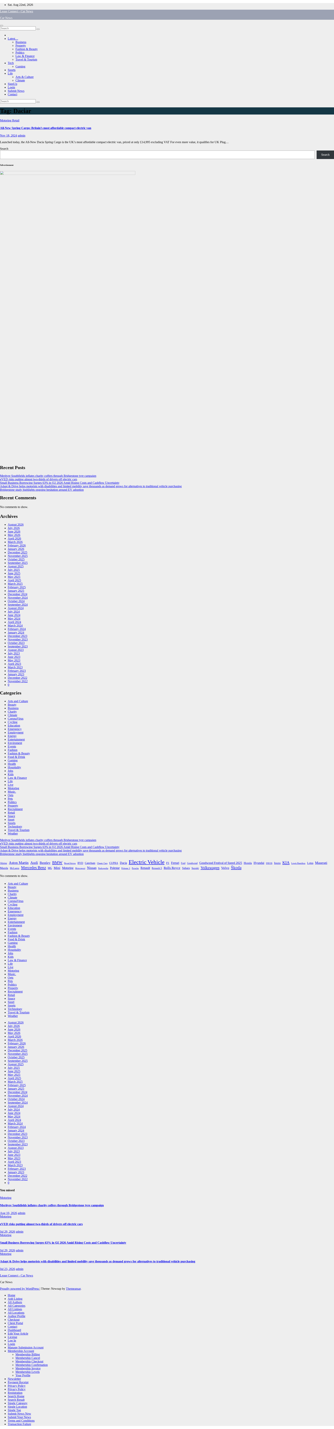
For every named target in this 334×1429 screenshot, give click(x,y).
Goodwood (192, 863)
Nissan (91, 868)
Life (10, 73)
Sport (11, 819)
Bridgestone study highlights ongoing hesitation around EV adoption (42, 489)
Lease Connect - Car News (16, 11)
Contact (12, 94)
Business (20, 42)
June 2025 (14, 573)
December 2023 (17, 636)
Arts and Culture (18, 701)
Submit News (16, 90)
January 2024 (16, 632)
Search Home (16, 1396)
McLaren (14, 868)
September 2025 (18, 562)
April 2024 (14, 622)
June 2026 (14, 531)
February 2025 (17, 587)
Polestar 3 (125, 868)
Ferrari (175, 863)
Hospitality (14, 767)
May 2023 (14, 660)
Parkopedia (103, 868)
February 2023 (17, 670)
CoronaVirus (15, 718)
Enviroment (15, 743)
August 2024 (16, 608)
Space (11, 816)
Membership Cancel (27, 1358)
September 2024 (18, 604)
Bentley (45, 863)
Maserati (321, 863)
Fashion (12, 750)
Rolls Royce (172, 868)
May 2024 (14, 618)
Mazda (4, 868)
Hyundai (259, 863)
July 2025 (14, 569)
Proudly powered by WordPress (20, 1288)
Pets (10, 798)
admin (21, 135)
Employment (15, 732)
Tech (11, 63)
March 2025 (15, 583)
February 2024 (17, 629)
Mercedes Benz (33, 867)
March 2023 (15, 667)
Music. (12, 791)
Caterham (90, 863)
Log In (12, 1340)
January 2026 (16, 549)
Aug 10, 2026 (8, 1213)
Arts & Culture (24, 77)
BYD (80, 863)
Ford (183, 863)
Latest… (13, 38)
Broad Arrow (70, 863)
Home (11, 1295)
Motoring (6, 120)
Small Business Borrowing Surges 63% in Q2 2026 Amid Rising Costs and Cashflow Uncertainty (59, 482)
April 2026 (14, 538)
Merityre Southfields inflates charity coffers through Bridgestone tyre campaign (48, 475)
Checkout (14, 1319)
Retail (15, 120)
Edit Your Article (18, 1333)
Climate (20, 80)
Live (10, 784)
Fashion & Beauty (26, 49)
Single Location (17, 1406)
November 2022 (18, 681)
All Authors (15, 1302)
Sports (11, 70)
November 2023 (18, 639)
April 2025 (14, 580)
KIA (286, 862)
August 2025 (16, 566)
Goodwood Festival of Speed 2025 (220, 863)
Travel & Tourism (26, 59)
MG (50, 868)
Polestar (115, 868)
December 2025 (17, 552)
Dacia (123, 863)
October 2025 (16, 559)
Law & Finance (25, 56)
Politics (19, 52)
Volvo (225, 868)
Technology (15, 826)
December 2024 (17, 594)
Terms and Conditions (21, 1420)
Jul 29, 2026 (7, 1231)
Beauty (12, 704)
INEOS (269, 863)
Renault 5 (157, 868)
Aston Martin (19, 863)
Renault (145, 868)
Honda (248, 863)
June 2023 (14, 656)
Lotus (310, 863)
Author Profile (16, 1316)
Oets (10, 795)
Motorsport (80, 868)
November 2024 (18, 597)
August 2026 (16, 524)
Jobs (10, 770)
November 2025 (18, 556)
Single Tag (14, 1410)
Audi (34, 863)
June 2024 (14, 615)
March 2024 (15, 625)
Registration (15, 1392)
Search (4, 148)
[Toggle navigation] (1, 25)
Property (20, 45)
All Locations (16, 1312)
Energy (12, 736)
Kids (11, 774)
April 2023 (14, 663)
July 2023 (14, 653)
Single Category (17, 1403)
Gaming (20, 66)
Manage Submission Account (25, 1347)
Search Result (16, 1399)
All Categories (16, 1305)
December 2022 (17, 677)
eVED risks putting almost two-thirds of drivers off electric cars (38, 479)
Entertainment (16, 739)
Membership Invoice (28, 1368)
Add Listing (15, 1298)
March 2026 (15, 542)
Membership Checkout (29, 1361)
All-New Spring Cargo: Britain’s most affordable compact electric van (45, 128)
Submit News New (19, 1413)
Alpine (3, 863)
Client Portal (15, 1323)
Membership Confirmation (31, 1365)
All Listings (15, 1309)
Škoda (236, 867)
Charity (12, 711)
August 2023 (16, 650)
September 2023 (18, 646)
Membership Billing (27, 1354)
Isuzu (277, 863)
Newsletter (14, 1378)
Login (11, 87)
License (12, 1337)
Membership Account (21, 1351)
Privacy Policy (17, 1385)
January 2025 (16, 590)
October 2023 (16, 643)
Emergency (15, 729)
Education (14, 725)
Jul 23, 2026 (7, 1269)
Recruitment (15, 809)
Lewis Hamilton (298, 863)
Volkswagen (210, 867)
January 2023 (16, 674)
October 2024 (16, 601)
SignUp (12, 84)
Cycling (12, 722)
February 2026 (17, 545)
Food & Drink (16, 757)
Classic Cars (102, 863)
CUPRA (113, 863)
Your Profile (22, 1375)
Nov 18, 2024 (8, 135)
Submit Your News (19, 1417)
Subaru (186, 868)
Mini (57, 868)
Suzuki (195, 868)
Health (12, 763)
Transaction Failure (19, 1424)
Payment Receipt (18, 1382)
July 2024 (14, 611)
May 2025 (14, 576)
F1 (167, 863)
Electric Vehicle (146, 862)
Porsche (135, 868)
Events (12, 746)
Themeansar (73, 1288)
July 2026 (14, 528)
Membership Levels (27, 1371)
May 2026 (14, 535)
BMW (57, 862)
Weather (13, 833)
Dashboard (14, 1330)
